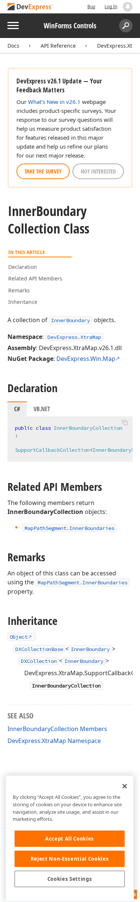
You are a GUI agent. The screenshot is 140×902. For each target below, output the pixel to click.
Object (19, 636)
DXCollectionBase (39, 649)
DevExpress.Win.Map (85, 359)
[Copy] (124, 422)
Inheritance (22, 301)
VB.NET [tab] (42, 409)
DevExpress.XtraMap (74, 337)
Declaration (22, 266)
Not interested (98, 171)
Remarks (19, 290)
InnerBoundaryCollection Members (57, 729)
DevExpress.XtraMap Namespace (54, 741)
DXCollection (39, 661)
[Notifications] (128, 7)
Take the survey (43, 171)
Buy (91, 6)
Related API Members (35, 278)
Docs (13, 45)
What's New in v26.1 (54, 101)
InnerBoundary (70, 320)
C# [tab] (17, 409)
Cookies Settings (69, 879)
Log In (111, 6)
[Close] (124, 786)
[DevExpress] (30, 7)
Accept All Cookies (69, 838)
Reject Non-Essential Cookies (70, 858)
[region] (69, 838)
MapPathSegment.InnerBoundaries (82, 582)
